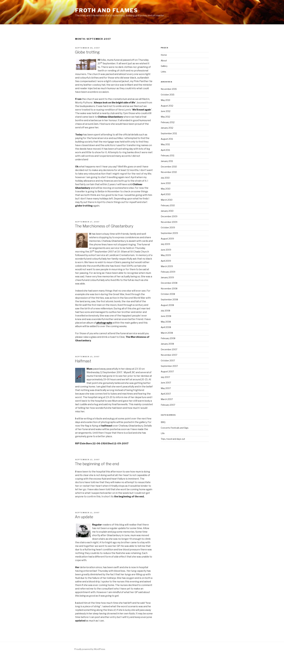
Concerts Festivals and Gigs (174, 428)
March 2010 (166, 200)
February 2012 (168, 122)
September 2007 (169, 366)
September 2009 (169, 233)
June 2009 (166, 249)
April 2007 (166, 393)
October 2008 (168, 294)
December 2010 (169, 166)
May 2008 (166, 321)
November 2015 (169, 89)
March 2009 (167, 266)
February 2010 (168, 205)
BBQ (163, 422)
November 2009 (169, 222)
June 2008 (166, 316)
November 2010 (169, 172)
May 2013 (165, 100)
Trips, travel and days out (173, 439)
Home (164, 55)
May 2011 (165, 144)
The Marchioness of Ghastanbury (104, 226)
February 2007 (168, 405)
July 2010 (165, 177)
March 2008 (167, 333)
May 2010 (165, 188)
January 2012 (167, 128)
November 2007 (169, 355)
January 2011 (167, 161)
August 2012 (167, 105)
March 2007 (167, 399)
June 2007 (166, 382)
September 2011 (169, 133)
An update (84, 517)
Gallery (164, 66)
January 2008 (167, 344)
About (164, 60)
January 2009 (167, 277)
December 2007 (169, 349)
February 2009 (168, 272)
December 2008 (169, 283)
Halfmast (83, 361)
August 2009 (167, 238)
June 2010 (166, 183)
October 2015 (167, 94)
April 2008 (166, 327)
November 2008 (169, 288)
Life (163, 433)
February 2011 (167, 155)
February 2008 (168, 338)
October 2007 (168, 360)
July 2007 (165, 377)
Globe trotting (87, 52)
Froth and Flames (106, 10)
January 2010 (167, 211)
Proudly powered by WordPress (89, 649)
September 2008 (169, 299)
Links (163, 71)
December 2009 (169, 216)
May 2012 (165, 116)
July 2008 (165, 310)
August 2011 (167, 139)
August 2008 (167, 305)
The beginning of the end (97, 463)
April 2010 (166, 194)
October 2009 (168, 227)
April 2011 (165, 150)
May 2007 (166, 388)
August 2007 (167, 371)
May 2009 (166, 255)
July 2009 (165, 244)
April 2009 (166, 261)
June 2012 (165, 111)
